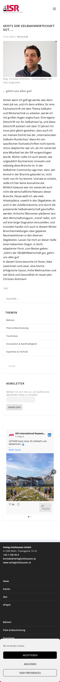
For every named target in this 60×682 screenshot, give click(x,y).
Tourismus (12, 335)
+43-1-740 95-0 (11, 554)
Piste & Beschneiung (17, 327)
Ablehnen (30, 664)
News (6, 581)
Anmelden (14, 407)
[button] (6, 471)
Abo (5, 596)
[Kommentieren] (17, 507)
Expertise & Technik (17, 351)
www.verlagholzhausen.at (17, 562)
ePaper (7, 604)
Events (6, 588)
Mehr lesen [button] (15, 449)
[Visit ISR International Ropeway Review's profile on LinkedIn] (12, 434)
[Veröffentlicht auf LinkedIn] (49, 435)
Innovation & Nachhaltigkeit (21, 343)
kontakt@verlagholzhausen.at (19, 558)
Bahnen (10, 320)
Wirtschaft (22, 36)
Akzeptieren (30, 655)
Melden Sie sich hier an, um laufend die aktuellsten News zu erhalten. (27, 393)
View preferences (30, 672)
